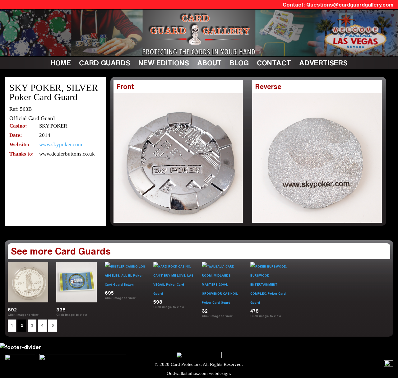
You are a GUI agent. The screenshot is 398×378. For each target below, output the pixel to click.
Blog (239, 62)
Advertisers (323, 62)
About (209, 62)
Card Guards (104, 62)
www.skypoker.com (60, 144)
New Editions (163, 62)
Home (61, 62)
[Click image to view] (41, 314)
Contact (274, 62)
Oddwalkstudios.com (187, 373)
